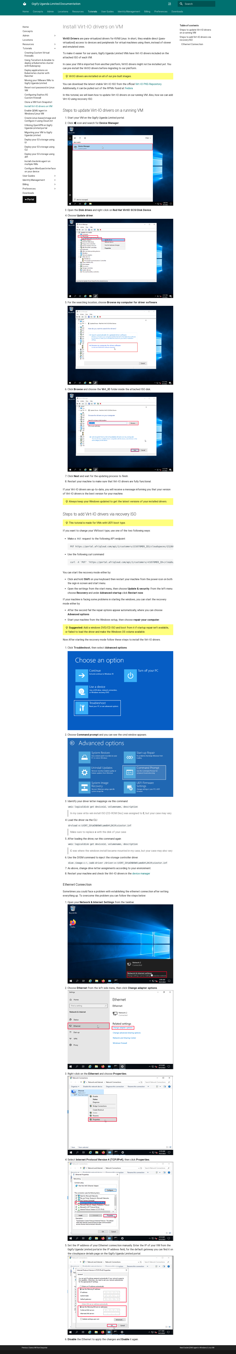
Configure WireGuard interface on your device (40, 170)
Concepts (38, 11)
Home (26, 11)
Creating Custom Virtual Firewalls (37, 54)
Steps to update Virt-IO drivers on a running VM (195, 31)
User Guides (107, 11)
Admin (50, 11)
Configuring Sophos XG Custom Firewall (36, 96)
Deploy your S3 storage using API (39, 155)
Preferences (160, 11)
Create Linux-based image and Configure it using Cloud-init (40, 119)
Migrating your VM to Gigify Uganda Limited (38, 134)
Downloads (177, 11)
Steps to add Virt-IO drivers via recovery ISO (195, 38)
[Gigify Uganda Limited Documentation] (24, 4)
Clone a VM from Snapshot (38, 102)
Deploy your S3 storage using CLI (39, 148)
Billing (147, 11)
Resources (78, 11)
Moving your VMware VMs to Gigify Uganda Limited (39, 81)
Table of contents (189, 25)
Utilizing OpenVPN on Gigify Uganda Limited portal (38, 126)
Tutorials (92, 11)
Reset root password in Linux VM (39, 89)
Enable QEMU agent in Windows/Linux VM (36, 112)
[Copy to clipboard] (170, 547)
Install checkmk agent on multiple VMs (37, 162)
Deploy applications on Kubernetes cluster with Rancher (37, 73)
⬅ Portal (29, 199)
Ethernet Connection (192, 44)
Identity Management (129, 11)
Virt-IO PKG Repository (148, 84)
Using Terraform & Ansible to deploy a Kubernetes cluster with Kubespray (39, 63)
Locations (63, 11)
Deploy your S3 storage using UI (39, 141)
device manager (141, 873)
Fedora (129, 88)
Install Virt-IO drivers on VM (38, 106)
